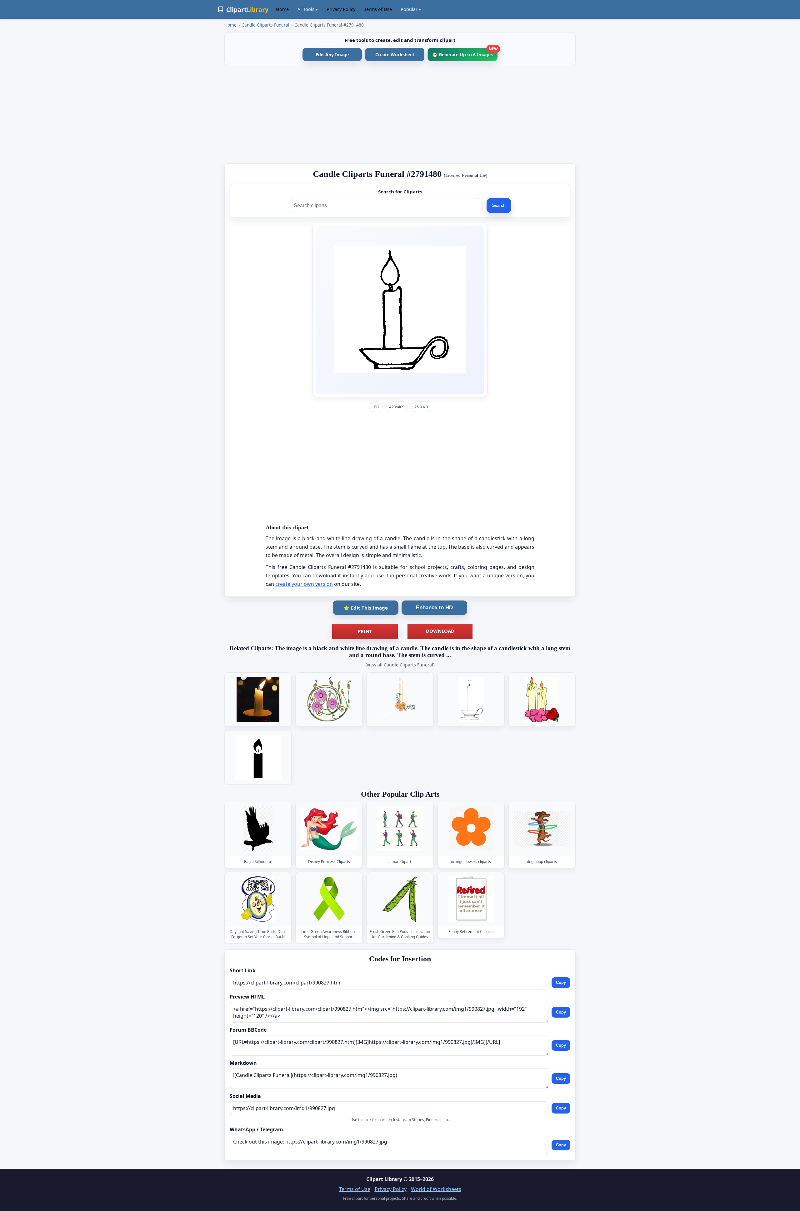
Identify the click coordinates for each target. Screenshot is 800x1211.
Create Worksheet (394, 54)
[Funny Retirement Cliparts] (471, 899)
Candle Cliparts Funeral (265, 25)
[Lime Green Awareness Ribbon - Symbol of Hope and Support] (329, 899)
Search (499, 205)
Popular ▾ (411, 9)
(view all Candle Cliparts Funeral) (400, 665)
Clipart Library (384, 1179)
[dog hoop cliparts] (542, 829)
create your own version (304, 584)
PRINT (365, 631)
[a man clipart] (400, 829)
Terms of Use (378, 9)
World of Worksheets (436, 1189)
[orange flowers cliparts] (471, 829)
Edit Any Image (332, 54)
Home (282, 9)
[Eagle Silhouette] (258, 829)
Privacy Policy (341, 9)
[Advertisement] (400, 114)
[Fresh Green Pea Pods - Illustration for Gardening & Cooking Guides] (400, 899)
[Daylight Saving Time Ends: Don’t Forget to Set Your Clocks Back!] (258, 899)
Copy (561, 982)
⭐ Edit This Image (366, 608)
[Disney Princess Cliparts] (329, 829)
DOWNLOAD (440, 631)
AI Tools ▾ (308, 9)
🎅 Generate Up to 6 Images (465, 52)
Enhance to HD (434, 607)
